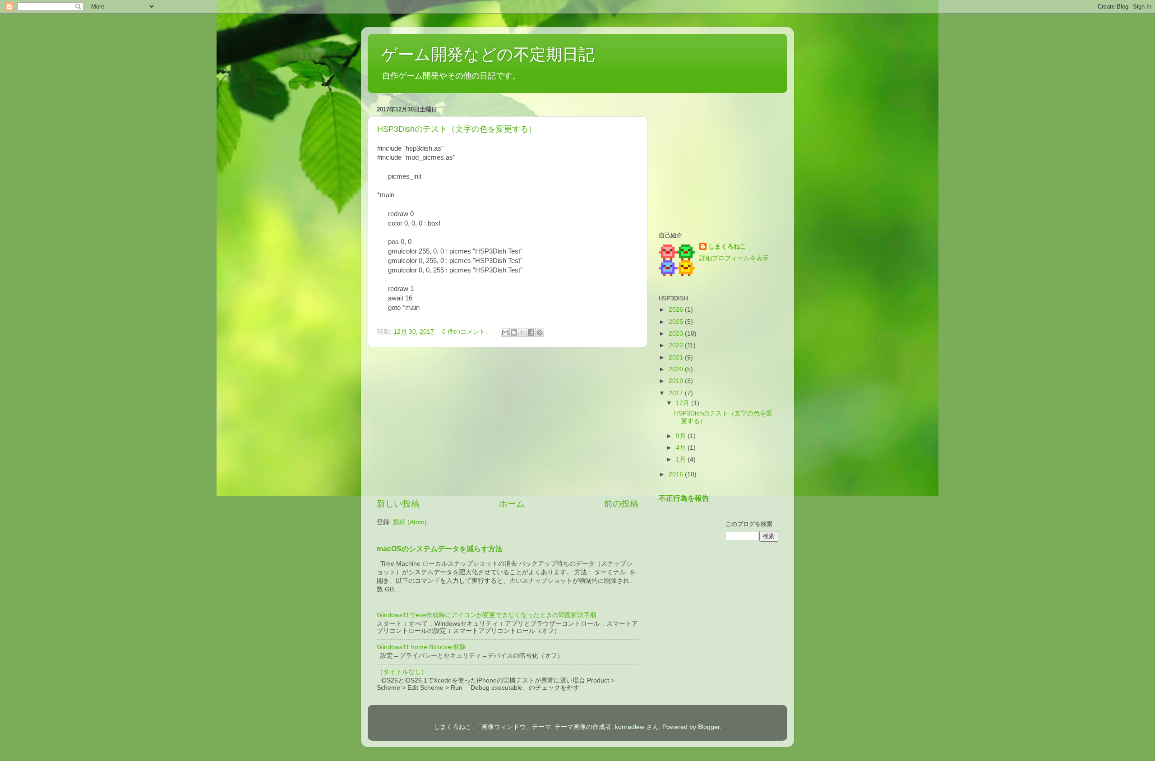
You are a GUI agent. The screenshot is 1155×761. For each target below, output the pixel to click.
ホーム (512, 503)
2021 (677, 357)
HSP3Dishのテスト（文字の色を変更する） (456, 129)
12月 (683, 403)
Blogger (709, 727)
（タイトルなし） (402, 672)
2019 (677, 381)
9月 (682, 436)
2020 (677, 369)
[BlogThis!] (513, 332)
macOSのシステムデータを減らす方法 (440, 549)
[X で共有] (522, 332)
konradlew (629, 727)
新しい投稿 (398, 503)
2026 (677, 309)
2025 (677, 321)
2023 (677, 333)
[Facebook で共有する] (531, 332)
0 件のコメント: (465, 331)
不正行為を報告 (684, 498)
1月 (682, 459)
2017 (677, 393)
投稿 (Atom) (410, 522)
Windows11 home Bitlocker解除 (421, 647)
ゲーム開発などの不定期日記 (488, 54)
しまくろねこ (727, 246)
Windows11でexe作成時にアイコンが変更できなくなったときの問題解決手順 (486, 615)
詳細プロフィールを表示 (734, 258)
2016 (677, 474)
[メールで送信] (505, 332)
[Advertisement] (507, 423)
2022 (677, 345)
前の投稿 (621, 503)
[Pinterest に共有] (539, 332)
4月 (682, 447)
